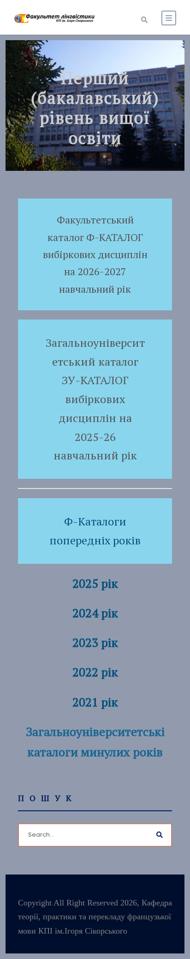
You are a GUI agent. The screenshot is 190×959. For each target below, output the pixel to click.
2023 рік (95, 642)
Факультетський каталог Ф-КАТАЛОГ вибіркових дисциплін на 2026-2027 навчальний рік (95, 254)
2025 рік (95, 583)
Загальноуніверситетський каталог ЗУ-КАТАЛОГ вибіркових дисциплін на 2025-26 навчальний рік (95, 399)
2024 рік (95, 613)
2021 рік (95, 702)
